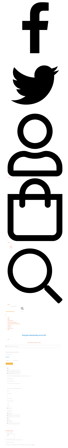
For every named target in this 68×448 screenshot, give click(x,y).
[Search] (22, 308)
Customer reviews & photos (12, 322)
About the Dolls (10, 328)
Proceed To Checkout (37, 342)
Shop (8, 339)
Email (9, 430)
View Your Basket (30, 342)
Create (33, 444)
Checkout (11, 247)
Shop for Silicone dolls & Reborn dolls (14, 323)
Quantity (7, 360)
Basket (11, 246)
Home (9, 317)
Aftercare (9, 326)
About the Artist (10, 320)
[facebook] (35, 56)
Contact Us (9, 325)
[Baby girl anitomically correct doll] (7, 349)
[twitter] (35, 112)
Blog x (9, 319)
